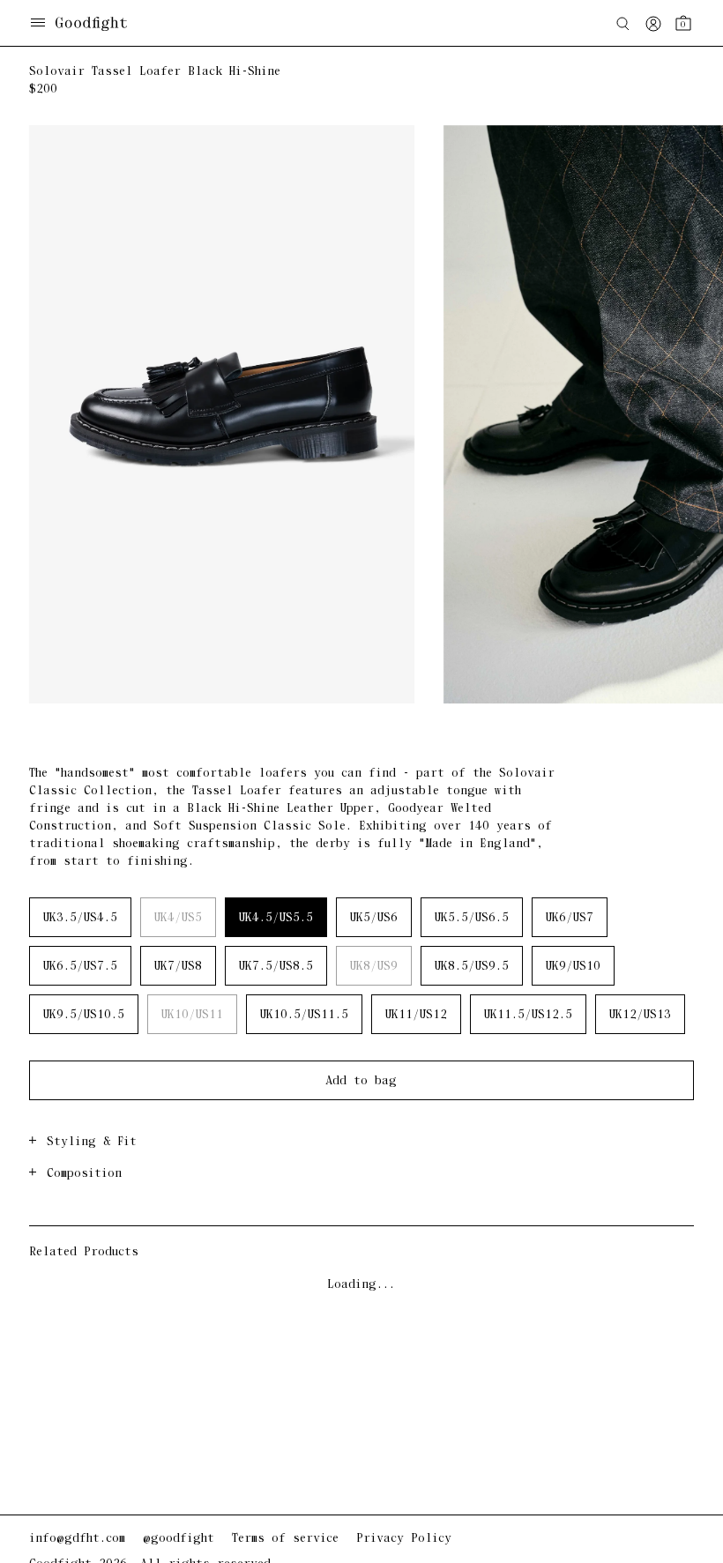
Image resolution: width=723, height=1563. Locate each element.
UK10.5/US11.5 (304, 1015)
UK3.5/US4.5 (80, 918)
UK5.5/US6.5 (472, 918)
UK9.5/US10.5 (83, 1015)
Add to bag (361, 1081)
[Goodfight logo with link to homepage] (100, 24)
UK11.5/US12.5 (528, 1015)
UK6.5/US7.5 (80, 966)
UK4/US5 (178, 918)
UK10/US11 (192, 1015)
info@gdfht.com (77, 1538)
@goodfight (178, 1538)
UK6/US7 (569, 918)
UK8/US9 (374, 966)
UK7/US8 (178, 966)
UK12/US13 (640, 1015)
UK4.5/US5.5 (276, 918)
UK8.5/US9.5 (472, 966)
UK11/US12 (416, 1015)
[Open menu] (38, 24)
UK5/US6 (374, 918)
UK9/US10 (573, 966)
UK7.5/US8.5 (276, 966)
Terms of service (285, 1538)
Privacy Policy (403, 1538)
